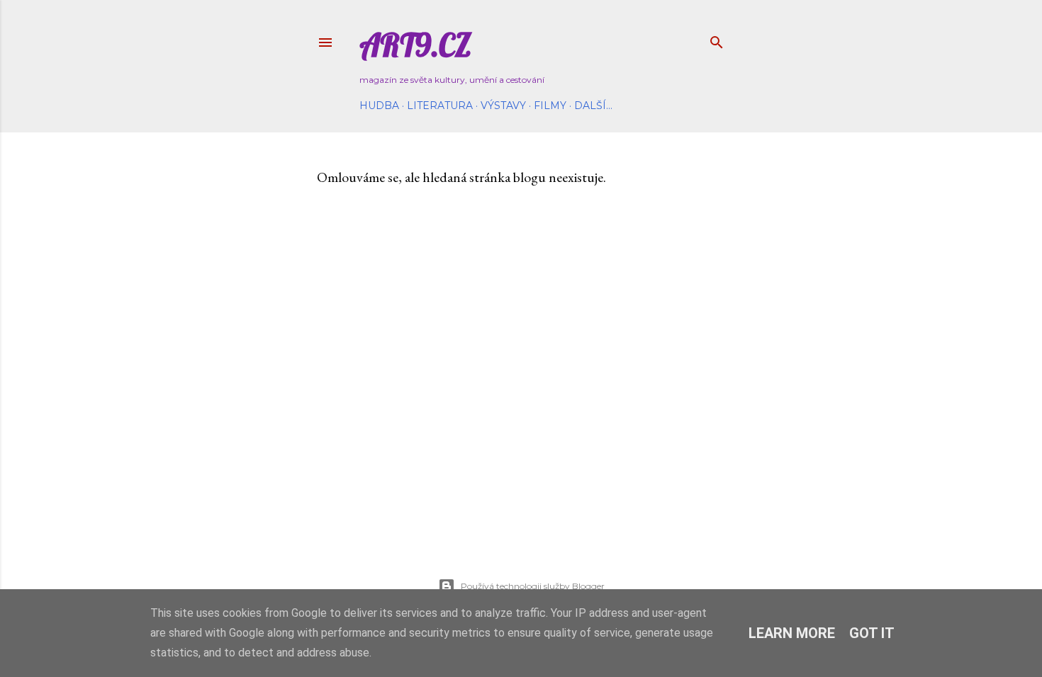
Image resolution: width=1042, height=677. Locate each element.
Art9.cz (415, 44)
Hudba (379, 105)
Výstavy (503, 105)
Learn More (792, 633)
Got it (872, 633)
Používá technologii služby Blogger (533, 586)
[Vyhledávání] (716, 39)
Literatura (440, 105)
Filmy (550, 105)
